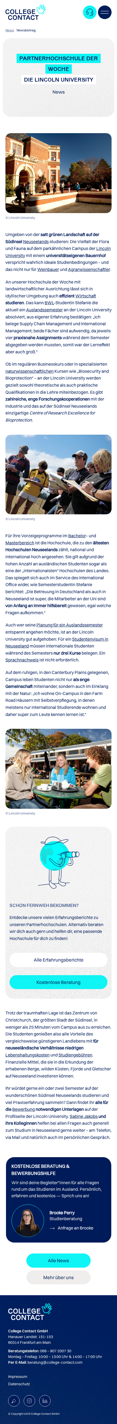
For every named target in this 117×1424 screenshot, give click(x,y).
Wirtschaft (85, 295)
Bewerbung (23, 1109)
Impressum (17, 1376)
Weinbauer (48, 269)
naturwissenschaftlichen (29, 371)
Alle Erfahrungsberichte (59, 960)
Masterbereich (19, 542)
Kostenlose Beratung (58, 982)
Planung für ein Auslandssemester (69, 625)
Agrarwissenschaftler (89, 269)
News (9, 30)
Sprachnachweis (22, 659)
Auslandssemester (44, 309)
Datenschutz (19, 1383)
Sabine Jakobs (84, 1116)
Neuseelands (36, 241)
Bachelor (77, 535)
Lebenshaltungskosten (27, 1055)
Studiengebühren (75, 1055)
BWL (49, 302)
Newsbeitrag (26, 30)
